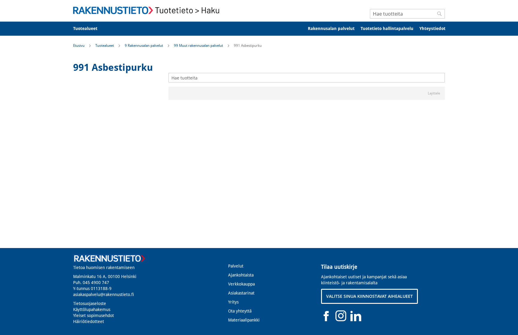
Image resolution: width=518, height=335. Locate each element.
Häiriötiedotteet (88, 321)
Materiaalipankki (244, 320)
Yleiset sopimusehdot (93, 315)
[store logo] (148, 10)
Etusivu (79, 45)
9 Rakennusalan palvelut (144, 45)
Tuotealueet (105, 45)
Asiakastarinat (241, 293)
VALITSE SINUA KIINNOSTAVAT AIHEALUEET (369, 296)
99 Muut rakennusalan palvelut (199, 45)
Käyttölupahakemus (91, 309)
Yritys (233, 302)
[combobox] (407, 14)
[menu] (259, 29)
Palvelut (235, 266)
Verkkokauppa (241, 284)
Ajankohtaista (241, 275)
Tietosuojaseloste (89, 303)
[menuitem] (89, 29)
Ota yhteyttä (240, 311)
